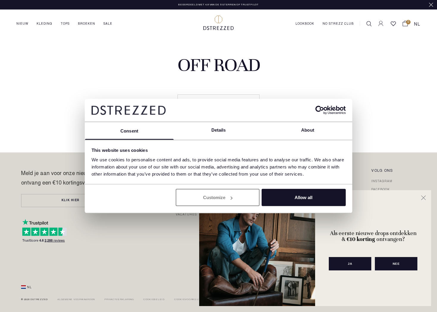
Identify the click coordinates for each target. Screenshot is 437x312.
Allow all (303, 197)
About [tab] (307, 129)
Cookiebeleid (154, 299)
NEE (396, 263)
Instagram (381, 181)
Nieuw (22, 24)
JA (350, 263)
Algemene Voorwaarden (76, 299)
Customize (214, 197)
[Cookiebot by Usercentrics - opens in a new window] (320, 110)
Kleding (44, 24)
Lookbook (304, 24)
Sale (107, 24)
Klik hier (70, 200)
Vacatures (186, 214)
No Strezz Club (338, 24)
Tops (65, 24)
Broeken (86, 24)
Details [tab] (218, 129)
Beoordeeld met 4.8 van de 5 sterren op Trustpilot (218, 5)
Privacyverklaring (119, 299)
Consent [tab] (129, 130)
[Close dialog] (423, 198)
